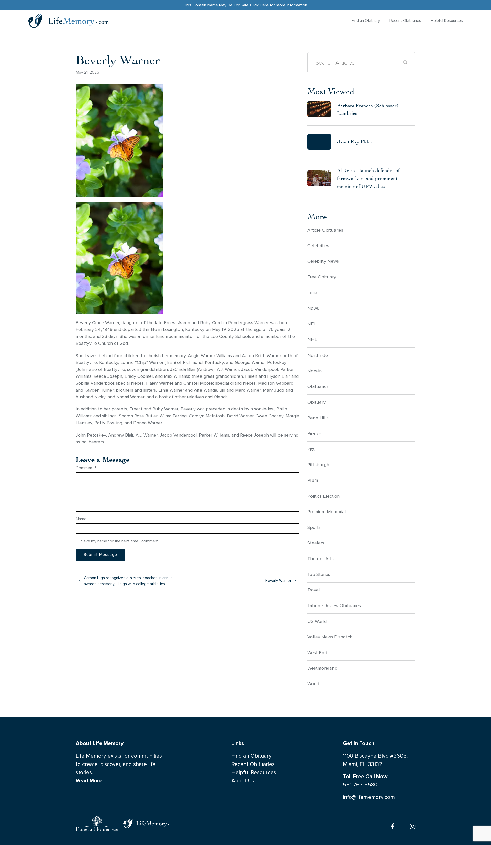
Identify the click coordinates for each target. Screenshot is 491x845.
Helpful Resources (447, 20)
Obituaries (318, 386)
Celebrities (318, 245)
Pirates (314, 433)
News (313, 308)
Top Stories (318, 574)
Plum (312, 480)
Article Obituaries (325, 230)
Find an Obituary (366, 20)
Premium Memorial (326, 512)
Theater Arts (320, 559)
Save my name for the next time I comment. (120, 541)
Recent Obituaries (405, 20)
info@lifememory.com (369, 797)
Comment (86, 467)
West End (317, 652)
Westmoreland (322, 668)
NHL (312, 339)
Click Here (259, 5)
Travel (313, 590)
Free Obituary (321, 277)
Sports (314, 527)
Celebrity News (323, 261)
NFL (311, 324)
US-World (317, 621)
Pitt (311, 449)
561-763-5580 (360, 785)
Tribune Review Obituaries (334, 605)
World (313, 684)
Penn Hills (318, 418)
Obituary (316, 402)
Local (313, 292)
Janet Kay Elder (355, 141)
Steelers (315, 543)
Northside (317, 355)
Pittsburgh (318, 464)
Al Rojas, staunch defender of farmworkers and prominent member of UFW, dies (368, 178)
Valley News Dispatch (330, 637)
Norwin (314, 371)
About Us (242, 781)
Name (81, 518)
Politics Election (323, 496)
